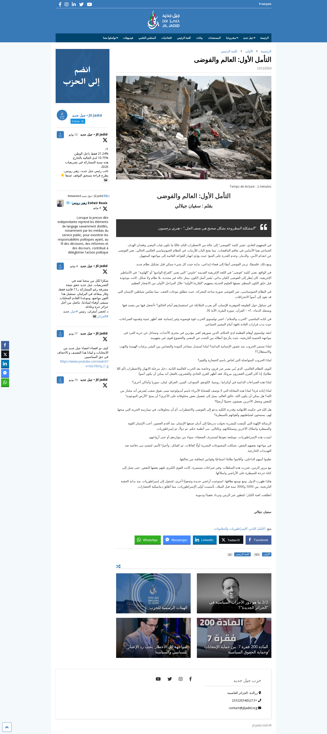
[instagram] (67, 4)
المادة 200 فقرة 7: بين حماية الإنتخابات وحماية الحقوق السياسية (236, 649)
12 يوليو (73, 134)
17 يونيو (73, 333)
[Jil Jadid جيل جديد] (163, 27)
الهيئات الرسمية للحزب (168, 607)
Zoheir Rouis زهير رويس (89, 203)
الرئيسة (264, 38)
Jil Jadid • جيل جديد (93, 134)
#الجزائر (102, 316)
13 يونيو (73, 380)
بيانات (199, 38)
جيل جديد (248, 38)
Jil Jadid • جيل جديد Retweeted (85, 196)
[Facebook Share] (5, 345)
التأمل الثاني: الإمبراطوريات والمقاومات (239, 528)
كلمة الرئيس (184, 38)
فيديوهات (128, 38)
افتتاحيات (166, 38)
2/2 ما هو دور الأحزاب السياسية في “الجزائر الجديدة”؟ (238, 604)
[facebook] (60, 4)
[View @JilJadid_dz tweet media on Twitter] (105, 180)
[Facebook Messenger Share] (5, 373)
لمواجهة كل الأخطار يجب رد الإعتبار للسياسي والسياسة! (157, 649)
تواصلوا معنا (109, 38)
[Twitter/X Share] (5, 354)
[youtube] (89, 4)
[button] (5, 391)
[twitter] (81, 4)
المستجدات (214, 38)
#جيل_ (73, 311)
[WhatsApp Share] (5, 382)
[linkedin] (74, 4)
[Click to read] (234, 593)
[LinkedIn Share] (5, 364)
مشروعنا (231, 38)
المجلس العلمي (147, 38)
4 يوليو (97, 208)
